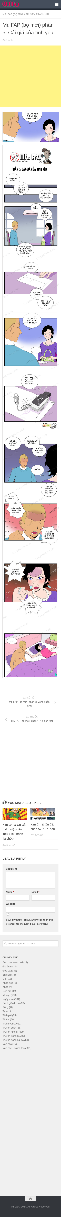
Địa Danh (8, 966)
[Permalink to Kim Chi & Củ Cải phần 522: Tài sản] (42, 814)
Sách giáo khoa (11, 1003)
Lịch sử (7, 990)
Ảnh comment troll (13, 962)
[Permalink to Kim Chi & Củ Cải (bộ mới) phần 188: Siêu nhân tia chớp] (15, 814)
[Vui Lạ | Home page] (13, 4)
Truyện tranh (9, 1035)
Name (10, 892)
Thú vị (6, 1019)
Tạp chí (7, 1011)
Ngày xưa (8, 999)
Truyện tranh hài (37, 14)
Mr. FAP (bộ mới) (13, 14)
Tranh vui (8, 1023)
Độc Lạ (7, 970)
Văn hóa (7, 1043)
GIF (5, 978)
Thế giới (7, 1015)
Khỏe (5, 986)
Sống (5, 1007)
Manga (6, 995)
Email (35, 892)
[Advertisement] (30, 76)
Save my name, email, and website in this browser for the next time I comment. (29, 921)
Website (10, 903)
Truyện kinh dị (10, 1031)
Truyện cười (9, 1027)
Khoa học (8, 982)
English (7, 974)
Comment (11, 868)
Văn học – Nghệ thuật (14, 1048)
